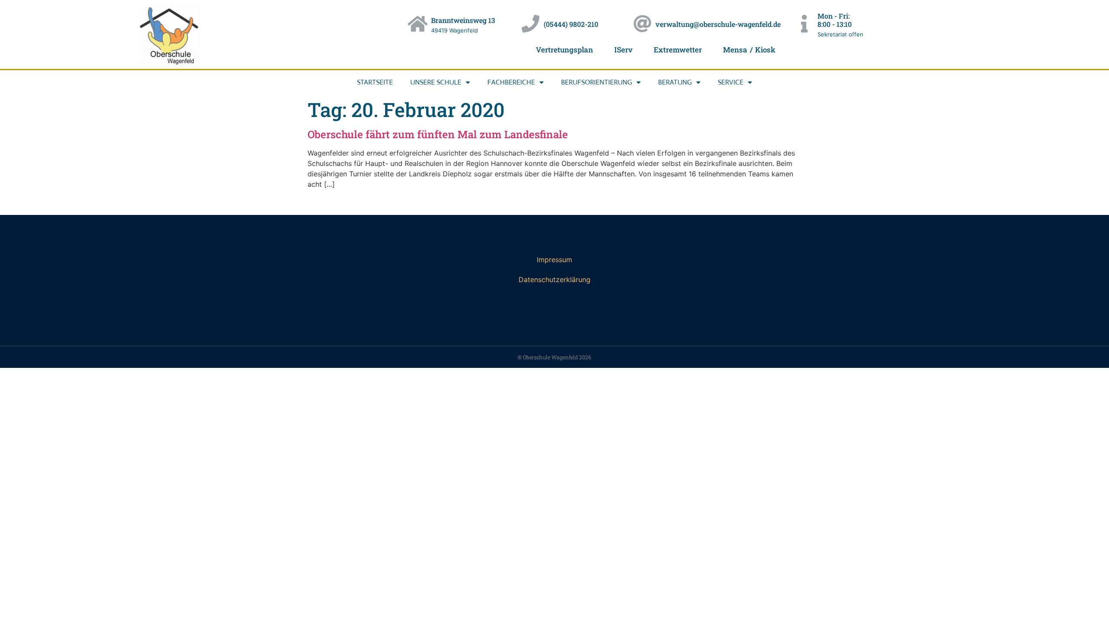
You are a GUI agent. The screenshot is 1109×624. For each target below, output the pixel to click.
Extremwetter (678, 50)
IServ (623, 50)
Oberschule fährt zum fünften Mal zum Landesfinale (438, 134)
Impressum (554, 259)
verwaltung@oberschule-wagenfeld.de (718, 24)
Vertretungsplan (564, 50)
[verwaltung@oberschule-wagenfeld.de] (642, 23)
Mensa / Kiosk (749, 50)
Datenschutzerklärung (554, 279)
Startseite (375, 82)
